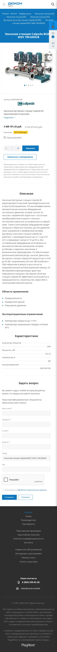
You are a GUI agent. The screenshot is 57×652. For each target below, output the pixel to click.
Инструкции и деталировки (28, 553)
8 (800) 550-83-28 (31, 582)
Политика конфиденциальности (28, 538)
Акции (29, 516)
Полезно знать (29, 557)
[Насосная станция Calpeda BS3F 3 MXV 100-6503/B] (28, 67)
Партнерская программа (28, 530)
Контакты (28, 542)
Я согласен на (26, 490)
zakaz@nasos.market (31, 588)
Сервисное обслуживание (28, 549)
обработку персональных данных (32, 490)
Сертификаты (28, 524)
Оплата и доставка (28, 561)
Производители (28, 520)
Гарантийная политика (28, 534)
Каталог (28, 512)
